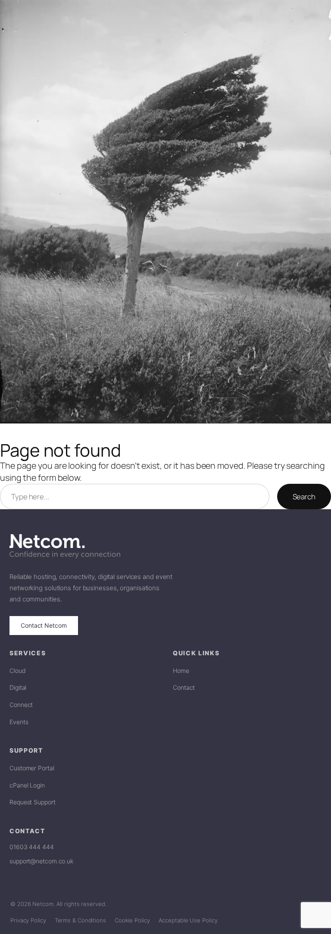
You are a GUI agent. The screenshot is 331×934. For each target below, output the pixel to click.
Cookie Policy (132, 920)
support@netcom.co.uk (41, 861)
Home (181, 670)
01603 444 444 (31, 846)
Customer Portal (31, 768)
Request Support (32, 802)
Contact (184, 687)
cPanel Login (27, 785)
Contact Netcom (44, 625)
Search (304, 496)
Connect (21, 704)
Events (18, 721)
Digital (17, 687)
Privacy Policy (28, 920)
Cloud (17, 670)
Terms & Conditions (80, 920)
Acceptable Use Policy (188, 920)
